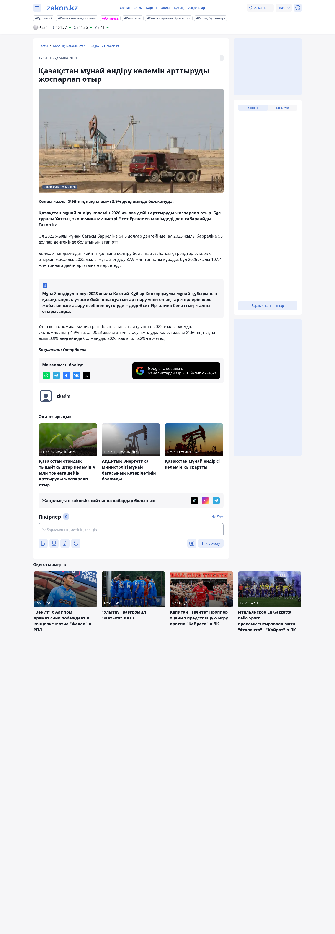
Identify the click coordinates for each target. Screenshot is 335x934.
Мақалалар (196, 7)
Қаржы (151, 7)
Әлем (138, 7)
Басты (43, 46)
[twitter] (86, 375)
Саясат (125, 7)
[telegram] (56, 375)
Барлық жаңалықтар (69, 46)
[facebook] (66, 375)
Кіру (220, 516)
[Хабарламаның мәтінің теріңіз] (131, 529)
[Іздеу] (298, 8)
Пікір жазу (211, 543)
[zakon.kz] (62, 7)
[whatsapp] (46, 375)
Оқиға (165, 7)
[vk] (76, 375)
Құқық (179, 7)
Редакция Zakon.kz (104, 46)
